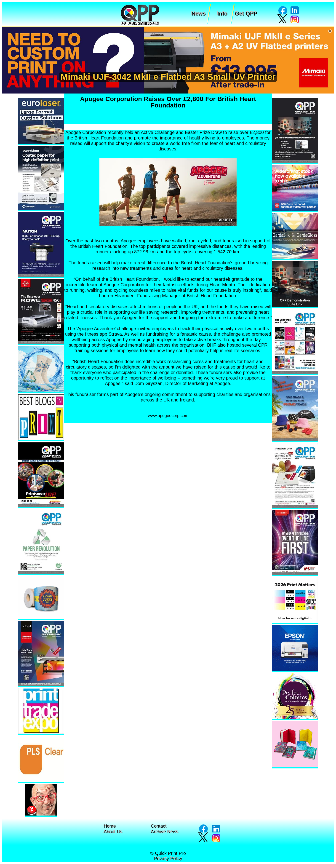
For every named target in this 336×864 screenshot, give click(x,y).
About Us (113, 831)
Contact (159, 826)
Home (110, 826)
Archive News (165, 831)
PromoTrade (164, 76)
